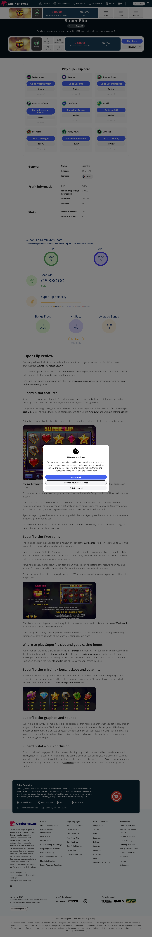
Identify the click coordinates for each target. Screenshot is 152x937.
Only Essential (76, 488)
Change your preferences (76, 483)
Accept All (76, 477)
